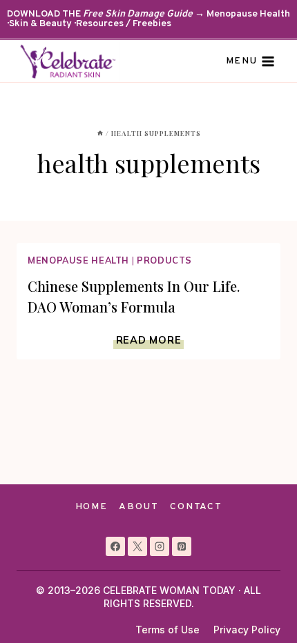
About (138, 507)
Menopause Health (78, 260)
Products (164, 260)
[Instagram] (159, 546)
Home (91, 507)
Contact (196, 507)
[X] (137, 546)
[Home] (100, 133)
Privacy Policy (246, 629)
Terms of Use (167, 629)
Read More (150, 340)
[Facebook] (115, 546)
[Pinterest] (181, 546)
